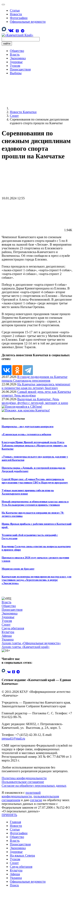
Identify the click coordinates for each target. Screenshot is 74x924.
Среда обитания (13, 628)
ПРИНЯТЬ (9, 815)
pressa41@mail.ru (13, 738)
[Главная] (41, 108)
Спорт (6, 624)
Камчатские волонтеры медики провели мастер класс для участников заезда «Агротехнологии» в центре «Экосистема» (36, 580)
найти (6, 43)
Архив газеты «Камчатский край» (26, 647)
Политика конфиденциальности (24, 778)
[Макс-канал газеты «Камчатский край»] (4, 31)
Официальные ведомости (28, 21)
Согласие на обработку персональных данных (34, 785)
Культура (8, 632)
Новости (16, 14)
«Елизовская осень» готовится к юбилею (26, 434)
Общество (17, 51)
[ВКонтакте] (10, 30)
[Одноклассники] (17, 31)
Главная (15, 822)
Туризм (15, 65)
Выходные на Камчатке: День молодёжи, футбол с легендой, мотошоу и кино (35, 401)
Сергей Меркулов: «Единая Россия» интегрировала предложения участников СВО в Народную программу (35, 481)
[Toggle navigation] (3, 4)
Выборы (16, 73)
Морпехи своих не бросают (18, 568)
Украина (8, 639)
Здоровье (16, 62)
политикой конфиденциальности (21, 794)
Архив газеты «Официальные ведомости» (31, 643)
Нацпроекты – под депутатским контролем (27, 426)
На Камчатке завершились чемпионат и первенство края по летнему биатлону (36, 386)
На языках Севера (22, 855)
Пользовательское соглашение (23, 782)
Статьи (15, 10)
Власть (15, 54)
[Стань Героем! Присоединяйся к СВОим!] (22, 406)
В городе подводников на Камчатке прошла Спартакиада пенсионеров (34, 378)
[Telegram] (22, 31)
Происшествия (20, 69)
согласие (36, 800)
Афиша (7, 635)
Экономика (18, 58)
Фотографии (19, 18)
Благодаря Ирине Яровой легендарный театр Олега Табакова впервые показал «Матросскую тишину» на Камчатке (34, 445)
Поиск (14, 885)
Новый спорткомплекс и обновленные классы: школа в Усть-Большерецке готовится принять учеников (35, 503)
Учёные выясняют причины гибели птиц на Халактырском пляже (28, 492)
